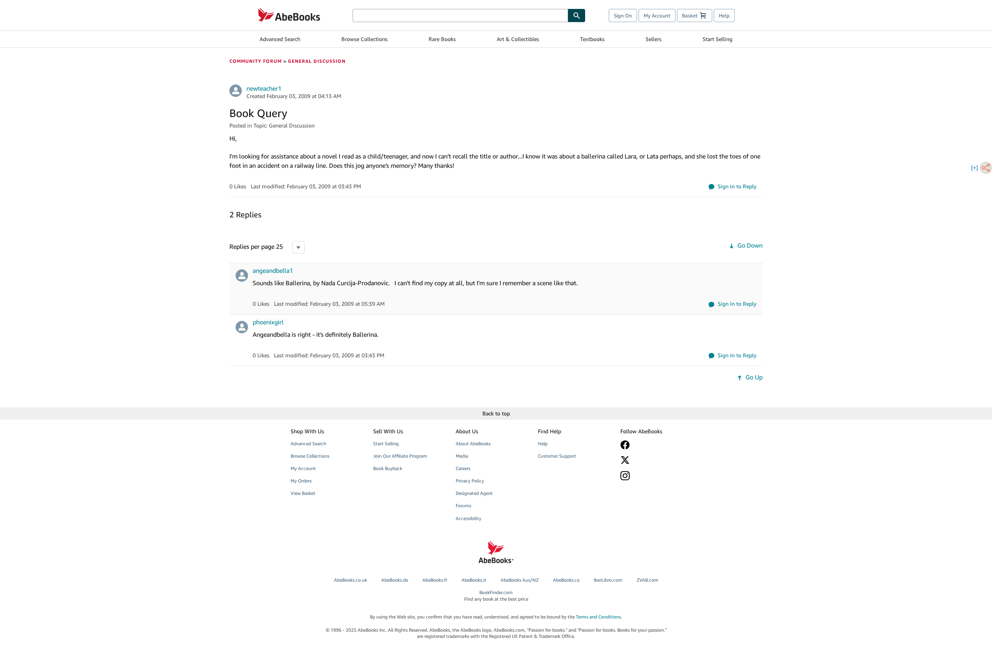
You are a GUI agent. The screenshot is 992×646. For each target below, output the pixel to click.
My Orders (301, 481)
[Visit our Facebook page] (656, 444)
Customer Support (557, 456)
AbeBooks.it (474, 580)
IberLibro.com (608, 580)
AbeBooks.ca (566, 580)
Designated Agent (474, 493)
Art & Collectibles (518, 39)
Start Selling (717, 39)
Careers (463, 468)
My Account (657, 15)
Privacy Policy (470, 481)
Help (724, 15)
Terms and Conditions (598, 617)
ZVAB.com (647, 580)
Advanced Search (280, 39)
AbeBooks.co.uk (350, 580)
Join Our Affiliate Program (400, 456)
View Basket (303, 493)
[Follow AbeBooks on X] (656, 460)
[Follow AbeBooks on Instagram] (656, 476)
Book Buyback (387, 468)
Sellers (653, 39)
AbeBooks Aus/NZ (520, 580)
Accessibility (468, 518)
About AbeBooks (473, 443)
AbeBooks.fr (434, 580)
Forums (463, 505)
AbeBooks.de (394, 580)
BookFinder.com (496, 595)
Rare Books (442, 39)
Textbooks (592, 39)
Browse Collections (364, 39)
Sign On (623, 15)
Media (462, 456)
